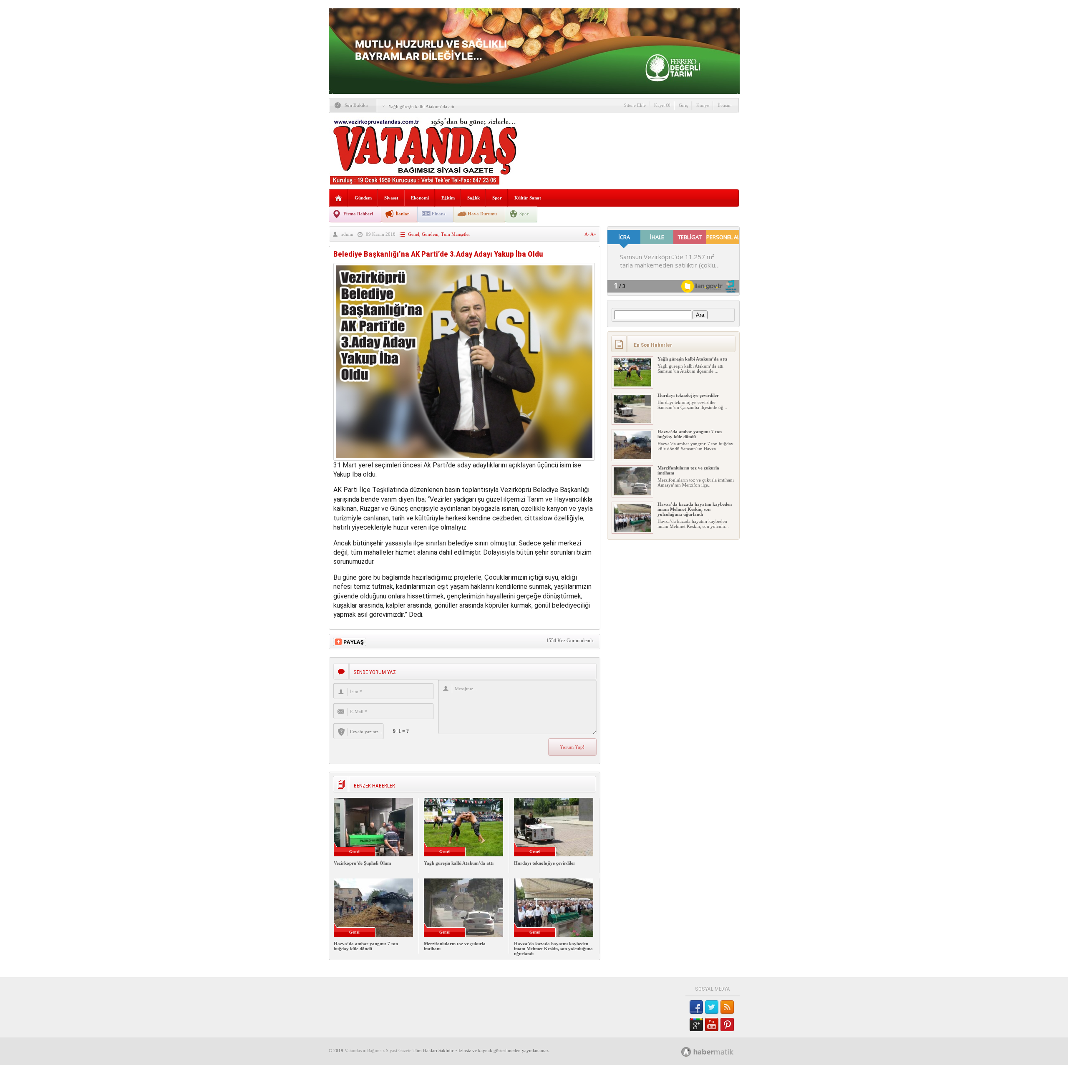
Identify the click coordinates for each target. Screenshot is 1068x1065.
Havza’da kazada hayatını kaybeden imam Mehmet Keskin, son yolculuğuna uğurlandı (553, 948)
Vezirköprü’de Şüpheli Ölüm (362, 863)
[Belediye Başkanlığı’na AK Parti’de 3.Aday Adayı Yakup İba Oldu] (464, 458)
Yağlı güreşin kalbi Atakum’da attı (421, 106)
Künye (702, 105)
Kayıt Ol (662, 105)
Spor (497, 197)
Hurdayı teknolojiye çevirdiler (544, 863)
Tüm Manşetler (455, 234)
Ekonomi (420, 197)
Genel (413, 234)
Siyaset (391, 197)
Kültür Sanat (527, 197)
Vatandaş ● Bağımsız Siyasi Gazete (378, 1050)
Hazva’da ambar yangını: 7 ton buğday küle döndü (366, 946)
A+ (593, 234)
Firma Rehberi (358, 213)
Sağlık (473, 197)
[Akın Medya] (686, 1052)
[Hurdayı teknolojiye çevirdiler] (632, 421)
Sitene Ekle (635, 105)
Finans (438, 213)
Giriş (683, 105)
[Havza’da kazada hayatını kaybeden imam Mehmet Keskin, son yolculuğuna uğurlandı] (632, 530)
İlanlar (402, 213)
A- (587, 234)
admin (347, 234)
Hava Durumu (482, 213)
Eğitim (448, 197)
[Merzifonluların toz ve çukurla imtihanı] (632, 494)
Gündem (363, 197)
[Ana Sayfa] (338, 198)
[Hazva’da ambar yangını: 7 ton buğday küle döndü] (632, 457)
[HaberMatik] (716, 1051)
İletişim (725, 105)
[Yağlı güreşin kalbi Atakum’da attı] (632, 385)
